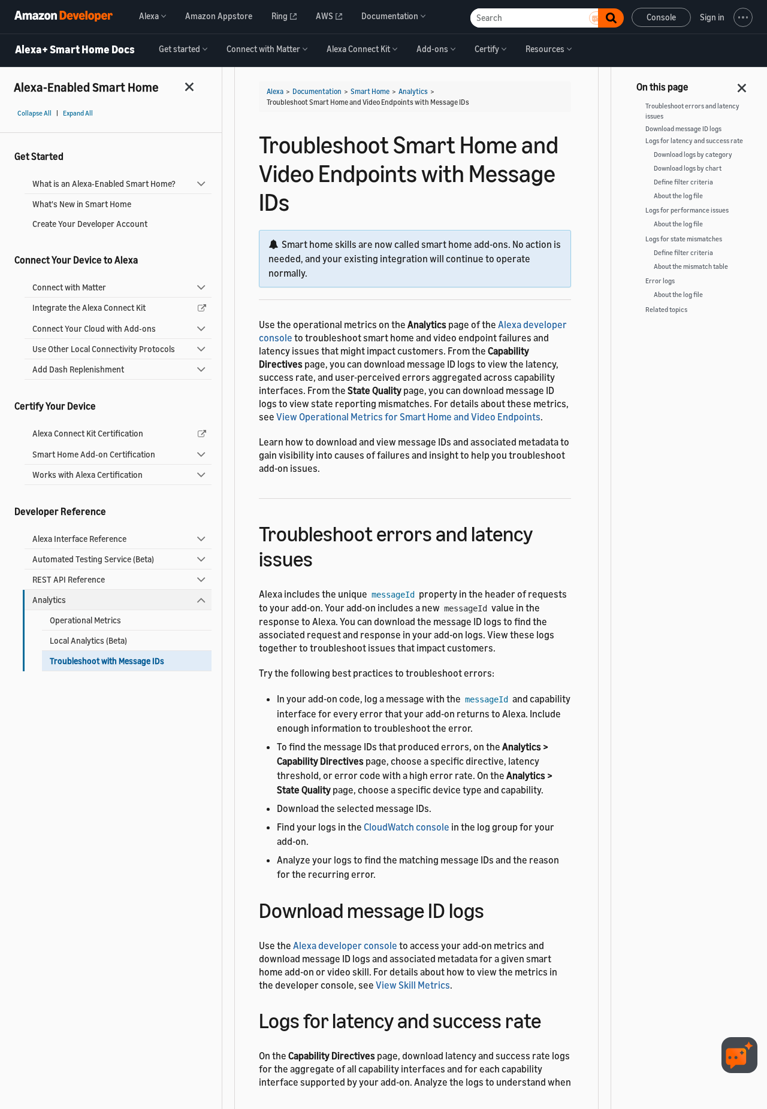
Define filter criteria (683, 182)
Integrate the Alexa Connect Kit (89, 307)
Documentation (317, 91)
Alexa (275, 91)
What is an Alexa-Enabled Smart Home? (104, 183)
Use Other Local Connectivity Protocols (103, 349)
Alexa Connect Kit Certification (87, 433)
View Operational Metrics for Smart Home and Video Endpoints (408, 417)
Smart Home (370, 91)
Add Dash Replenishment (78, 369)
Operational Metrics (85, 620)
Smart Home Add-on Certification (93, 454)
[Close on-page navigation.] (742, 84)
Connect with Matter (69, 287)
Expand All (78, 113)
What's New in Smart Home (81, 204)
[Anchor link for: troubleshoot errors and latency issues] (323, 557)
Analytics (49, 600)
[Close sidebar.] (190, 86)
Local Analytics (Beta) (88, 640)
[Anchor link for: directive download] (551, 1018)
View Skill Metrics (413, 985)
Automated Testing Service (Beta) (93, 559)
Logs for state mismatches (683, 239)
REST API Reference (68, 579)
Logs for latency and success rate (694, 141)
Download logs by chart (687, 168)
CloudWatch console (406, 827)
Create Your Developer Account (89, 224)
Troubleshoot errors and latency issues (692, 111)
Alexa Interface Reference (79, 539)
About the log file (678, 196)
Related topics (666, 309)
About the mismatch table (691, 266)
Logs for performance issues (687, 210)
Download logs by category (693, 154)
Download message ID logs (683, 129)
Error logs (660, 281)
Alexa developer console (345, 946)
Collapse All (34, 113)
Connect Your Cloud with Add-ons (94, 328)
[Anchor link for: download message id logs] (494, 908)
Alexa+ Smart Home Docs (75, 50)
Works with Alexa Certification (87, 474)
